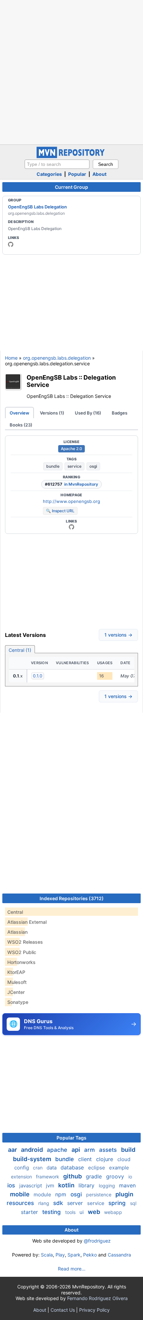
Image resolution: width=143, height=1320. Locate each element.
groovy (116, 1176)
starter (30, 1212)
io (130, 1176)
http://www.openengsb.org (71, 501)
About (99, 174)
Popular (77, 174)
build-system (33, 1158)
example (119, 1167)
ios (12, 1185)
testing (52, 1212)
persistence (99, 1194)
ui (82, 1212)
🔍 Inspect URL (60, 510)
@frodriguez (97, 1241)
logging (107, 1185)
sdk (59, 1203)
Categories (49, 174)
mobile (20, 1194)
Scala (47, 1255)
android (32, 1149)
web (94, 1211)
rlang (44, 1203)
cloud (123, 1159)
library (87, 1185)
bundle (53, 466)
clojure (105, 1159)
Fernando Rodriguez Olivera (97, 1298)
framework (48, 1176)
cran (38, 1167)
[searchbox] (57, 164)
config (22, 1167)
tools (71, 1212)
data (52, 1167)
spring (117, 1203)
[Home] (71, 156)
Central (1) (20, 650)
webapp (113, 1212)
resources (21, 1203)
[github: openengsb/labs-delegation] (71, 527)
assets (108, 1149)
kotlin (67, 1185)
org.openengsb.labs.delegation (57, 358)
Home (11, 358)
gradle (94, 1176)
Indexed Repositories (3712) (72, 898)
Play (60, 1255)
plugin (124, 1194)
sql (133, 1203)
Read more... (71, 1268)
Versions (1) (52, 413)
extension (22, 1176)
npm (61, 1194)
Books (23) (21, 424)
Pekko (90, 1255)
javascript (31, 1185)
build (128, 1149)
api (76, 1149)
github (73, 1176)
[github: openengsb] (10, 244)
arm (90, 1149)
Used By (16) (88, 413)
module (43, 1194)
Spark (74, 1255)
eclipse (97, 1167)
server (75, 1203)
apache (58, 1149)
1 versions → (118, 635)
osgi (93, 466)
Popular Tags (71, 1137)
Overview (19, 413)
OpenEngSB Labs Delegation (37, 206)
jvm (51, 1185)
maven (127, 1185)
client (85, 1159)
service (74, 466)
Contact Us (63, 1310)
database (73, 1167)
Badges (119, 413)
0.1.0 (37, 675)
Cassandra (119, 1255)
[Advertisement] (71, 71)
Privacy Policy (94, 1310)
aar (13, 1149)
